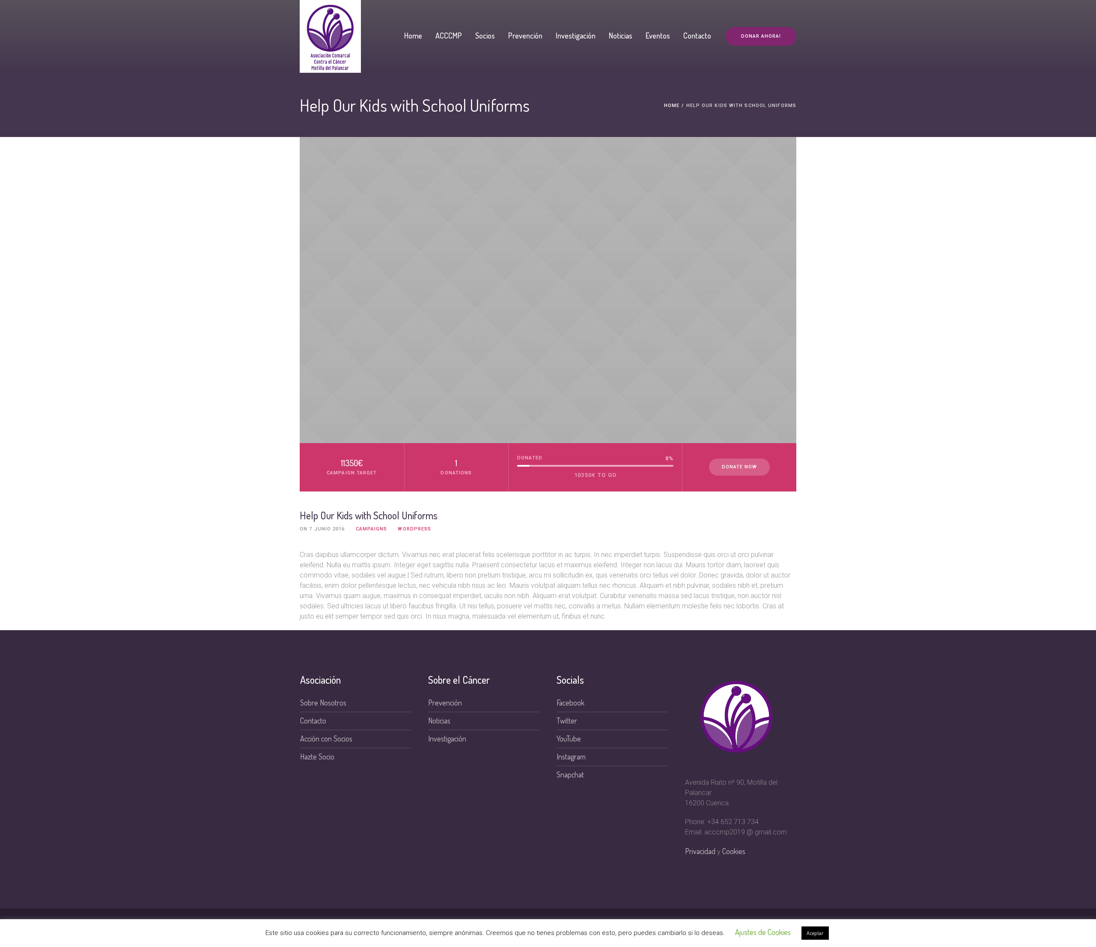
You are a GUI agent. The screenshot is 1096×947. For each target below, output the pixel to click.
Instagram (571, 756)
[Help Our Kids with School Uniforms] (548, 290)
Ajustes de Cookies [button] (763, 932)
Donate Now (739, 467)
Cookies (733, 851)
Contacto (313, 720)
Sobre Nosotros (323, 702)
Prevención (445, 702)
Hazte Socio (317, 756)
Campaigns (371, 529)
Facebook (570, 702)
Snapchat (570, 774)
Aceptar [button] (815, 932)
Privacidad (700, 851)
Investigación (447, 738)
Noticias (439, 720)
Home (671, 105)
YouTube (569, 738)
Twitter (567, 720)
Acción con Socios (326, 738)
